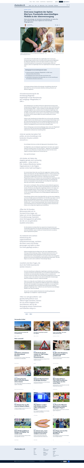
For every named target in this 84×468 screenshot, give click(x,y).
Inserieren (37, 1)
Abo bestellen (55, 448)
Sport (33, 5)
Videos (36, 5)
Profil (44, 448)
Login (57, 1)
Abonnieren (61, 1)
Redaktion (54, 451)
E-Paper (30, 1)
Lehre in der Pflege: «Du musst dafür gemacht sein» (59, 333)
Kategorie (35, 448)
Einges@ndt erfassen (50, 1)
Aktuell (30, 5)
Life (38, 5)
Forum (46, 5)
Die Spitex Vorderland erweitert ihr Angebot (40, 333)
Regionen (44, 452)
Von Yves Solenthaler (29, 24)
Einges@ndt (56, 5)
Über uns (34, 1)
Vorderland (44, 455)
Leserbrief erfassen (43, 1)
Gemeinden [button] (67, 1)
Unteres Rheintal (45, 453)
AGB (53, 454)
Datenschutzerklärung (56, 455)
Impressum (26, 461)
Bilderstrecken (42, 5)
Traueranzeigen (50, 5)
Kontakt (54, 453)
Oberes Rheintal (45, 454)
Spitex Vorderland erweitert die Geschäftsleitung (21, 333)
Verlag (54, 452)
